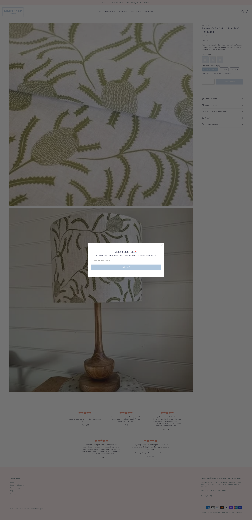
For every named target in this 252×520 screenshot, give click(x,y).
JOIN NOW (126, 267)
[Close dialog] (162, 245)
